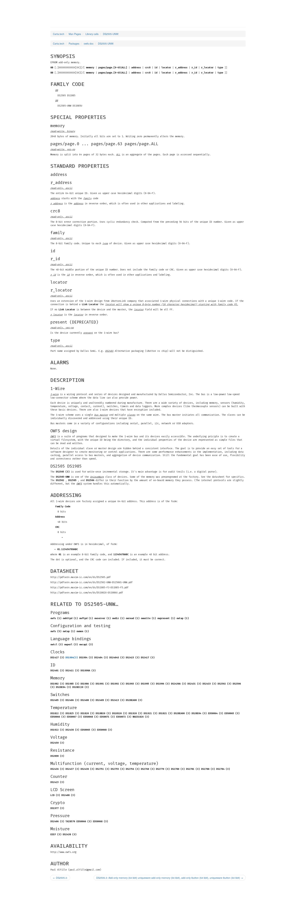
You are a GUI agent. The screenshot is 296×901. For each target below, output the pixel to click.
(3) (71, 657)
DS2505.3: (60, 877)
